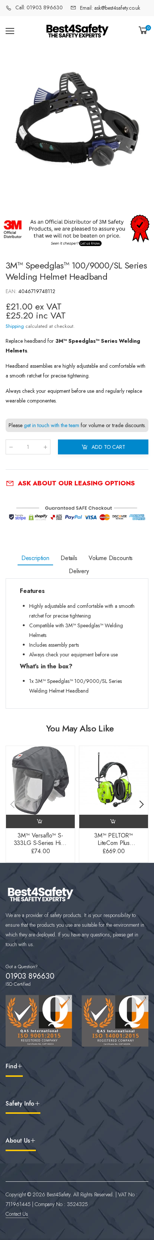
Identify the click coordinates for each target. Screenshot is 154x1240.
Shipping (15, 326)
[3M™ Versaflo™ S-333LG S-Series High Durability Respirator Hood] (40, 780)
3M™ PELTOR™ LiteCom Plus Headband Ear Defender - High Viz (113, 846)
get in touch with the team (51, 425)
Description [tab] (35, 558)
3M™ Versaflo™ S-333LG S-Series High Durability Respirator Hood (40, 846)
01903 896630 (30, 976)
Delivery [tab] (79, 571)
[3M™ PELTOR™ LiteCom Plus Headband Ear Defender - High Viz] (113, 780)
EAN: (12, 291)
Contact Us (17, 1214)
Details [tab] (69, 558)
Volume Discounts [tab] (111, 558)
